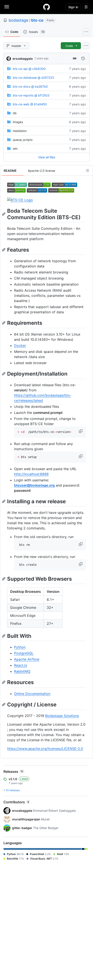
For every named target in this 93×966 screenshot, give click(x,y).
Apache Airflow (26, 659)
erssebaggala (23, 58)
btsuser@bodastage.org (34, 485)
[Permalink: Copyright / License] (4, 704)
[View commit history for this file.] (83, 58)
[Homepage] (46, 6)
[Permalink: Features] (4, 250)
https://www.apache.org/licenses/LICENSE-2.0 (45, 748)
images (18, 122)
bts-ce (37, 20)
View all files (46, 157)
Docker (20, 345)
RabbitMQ (22, 671)
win (15, 148)
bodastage (18, 20)
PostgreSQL (24, 653)
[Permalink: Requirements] (4, 323)
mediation (20, 131)
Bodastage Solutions (62, 716)
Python (20, 647)
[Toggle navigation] (6, 6)
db (15, 113)
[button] (81, 431)
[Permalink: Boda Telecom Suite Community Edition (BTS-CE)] (4, 214)
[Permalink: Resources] (4, 682)
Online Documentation (32, 693)
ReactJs (20, 665)
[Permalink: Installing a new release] (4, 501)
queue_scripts (22, 139)
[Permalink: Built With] (4, 636)
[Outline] (87, 170)
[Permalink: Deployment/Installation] (4, 374)
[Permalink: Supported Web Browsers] (4, 579)
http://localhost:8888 (31, 474)
